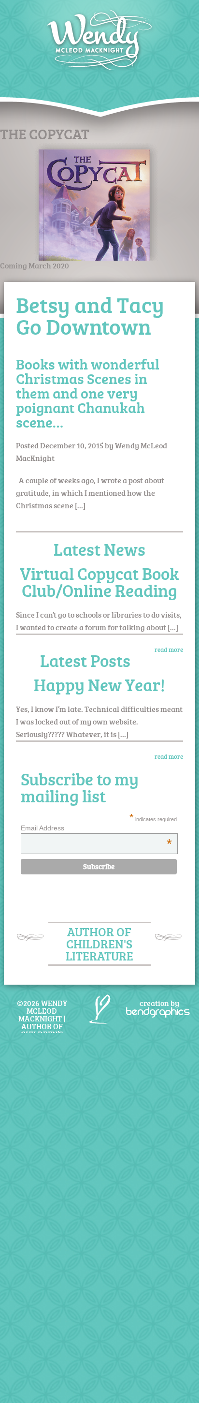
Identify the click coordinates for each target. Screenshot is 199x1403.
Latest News (99, 549)
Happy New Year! (99, 684)
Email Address (96, 828)
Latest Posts (85, 660)
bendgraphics (158, 1011)
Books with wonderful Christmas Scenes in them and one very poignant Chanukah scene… (87, 393)
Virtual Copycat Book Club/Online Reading (99, 581)
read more (169, 649)
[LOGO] (99, 27)
